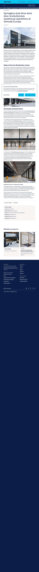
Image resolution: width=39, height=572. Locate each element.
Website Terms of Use (23, 279)
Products (21, 265)
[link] (5, 8)
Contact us (22, 271)
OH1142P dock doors (18, 120)
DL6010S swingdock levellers (27, 187)
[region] (19, 91)
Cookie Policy (20, 90)
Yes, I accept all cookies (30, 94)
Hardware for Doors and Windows (9, 277)
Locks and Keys (6, 281)
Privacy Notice (25, 90)
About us (21, 269)
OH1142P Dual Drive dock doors (18, 152)
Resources (21, 273)
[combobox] (31, 6)
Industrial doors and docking (9, 279)
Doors (5, 275)
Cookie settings (6, 94)
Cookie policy (22, 277)
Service (21, 267)
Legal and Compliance (23, 281)
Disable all (21, 94)
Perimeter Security (7, 283)
